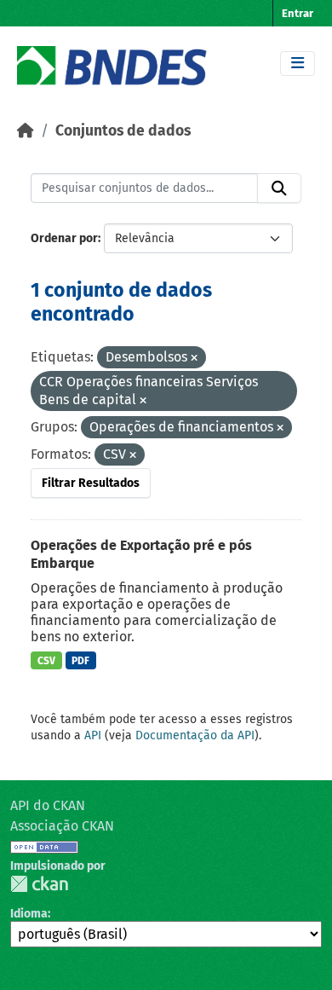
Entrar (297, 13)
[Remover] (194, 358)
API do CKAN (47, 805)
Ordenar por (64, 238)
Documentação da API (195, 735)
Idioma (29, 913)
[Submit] (279, 188)
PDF (80, 661)
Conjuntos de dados (123, 131)
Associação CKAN (62, 826)
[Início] (25, 131)
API (92, 735)
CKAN (39, 884)
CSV (46, 661)
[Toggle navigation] (297, 63)
